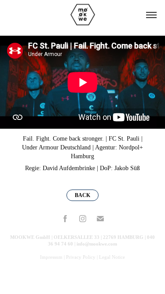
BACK (82, 195)
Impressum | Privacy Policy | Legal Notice (82, 257)
